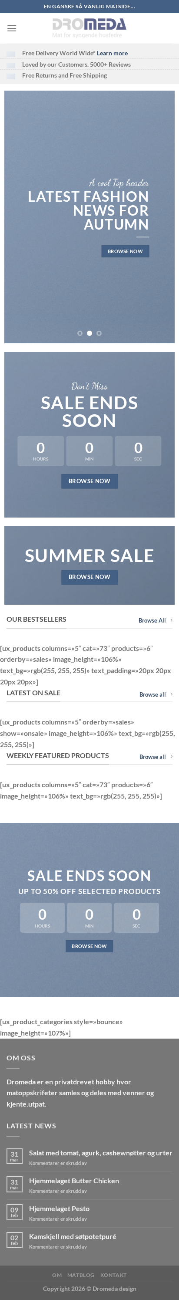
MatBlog (81, 1275)
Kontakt (113, 1275)
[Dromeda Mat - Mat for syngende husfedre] (90, 28)
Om (57, 1275)
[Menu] (12, 28)
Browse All (152, 620)
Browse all (152, 694)
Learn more (112, 53)
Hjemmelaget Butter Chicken (74, 1180)
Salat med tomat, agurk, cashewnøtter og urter (100, 1152)
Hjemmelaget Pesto (59, 1208)
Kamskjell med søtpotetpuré (72, 1236)
